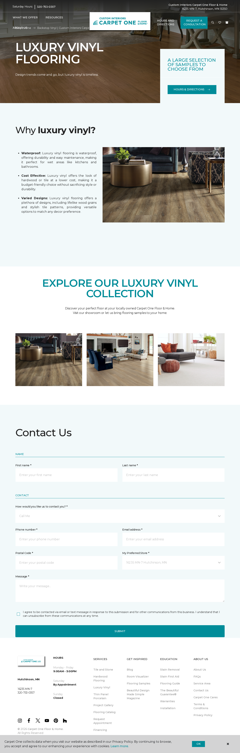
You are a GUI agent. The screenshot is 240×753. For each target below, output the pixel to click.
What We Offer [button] (25, 17)
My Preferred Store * (135, 553)
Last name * (130, 465)
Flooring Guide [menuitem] (170, 683)
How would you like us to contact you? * (41, 506)
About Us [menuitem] (200, 669)
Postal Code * (24, 553)
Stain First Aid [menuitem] (169, 676)
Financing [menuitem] (100, 730)
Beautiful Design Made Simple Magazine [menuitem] (138, 694)
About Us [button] (20, 27)
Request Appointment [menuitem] (102, 721)
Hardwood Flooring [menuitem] (100, 678)
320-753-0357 (46, 6)
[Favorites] (219, 23)
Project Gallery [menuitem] (103, 705)
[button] (212, 23)
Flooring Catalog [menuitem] (104, 712)
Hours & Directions (189, 89)
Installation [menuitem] (168, 708)
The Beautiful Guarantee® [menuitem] (169, 692)
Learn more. (119, 746)
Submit (120, 631)
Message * (22, 576)
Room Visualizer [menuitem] (138, 676)
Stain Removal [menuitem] (170, 669)
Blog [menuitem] (130, 669)
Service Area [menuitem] (202, 683)
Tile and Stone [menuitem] (103, 669)
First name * (23, 465)
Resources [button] (54, 17)
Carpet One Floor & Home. (45, 729)
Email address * (132, 529)
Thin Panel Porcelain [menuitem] (100, 696)
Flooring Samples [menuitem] (138, 683)
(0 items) (227, 22)
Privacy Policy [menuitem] (203, 715)
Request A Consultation (195, 22)
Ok (198, 744)
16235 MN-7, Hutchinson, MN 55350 (204, 8)
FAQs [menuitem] (197, 676)
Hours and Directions (165, 22)
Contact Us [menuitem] (201, 690)
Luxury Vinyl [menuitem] (101, 687)
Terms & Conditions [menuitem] (201, 706)
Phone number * (26, 529)
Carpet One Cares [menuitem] (206, 697)
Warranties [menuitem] (167, 701)
